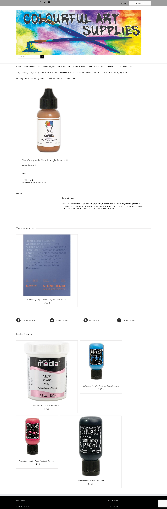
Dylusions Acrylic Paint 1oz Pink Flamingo (37, 461)
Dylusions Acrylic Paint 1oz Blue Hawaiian (101, 386)
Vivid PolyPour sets (24, 506)
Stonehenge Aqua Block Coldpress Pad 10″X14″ (47, 299)
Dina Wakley (33, 182)
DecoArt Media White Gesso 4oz (47, 405)
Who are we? (114, 506)
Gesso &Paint (42, 182)
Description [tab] (20, 193)
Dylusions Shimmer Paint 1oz (91, 481)
